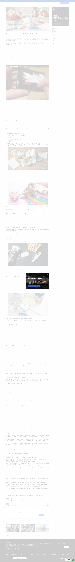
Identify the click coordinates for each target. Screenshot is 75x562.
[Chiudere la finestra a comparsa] (48, 274)
